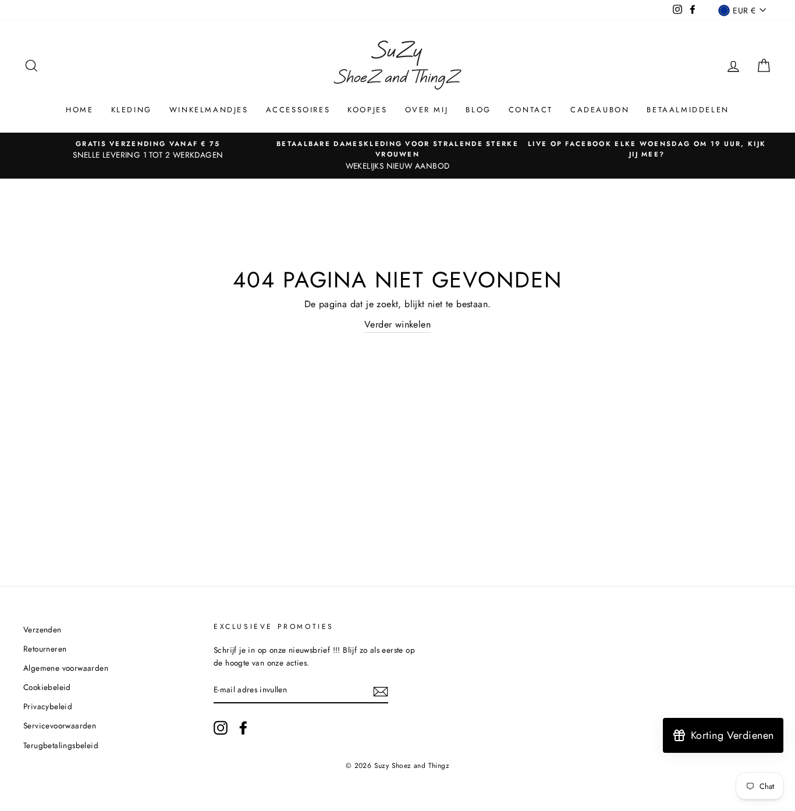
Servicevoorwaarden (59, 725)
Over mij (427, 109)
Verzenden (42, 629)
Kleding (131, 109)
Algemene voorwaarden (65, 668)
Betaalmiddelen (688, 109)
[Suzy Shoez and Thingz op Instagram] (221, 728)
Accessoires (298, 109)
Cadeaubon (599, 109)
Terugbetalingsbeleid (60, 745)
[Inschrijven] (380, 690)
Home (79, 109)
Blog (478, 109)
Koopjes (367, 109)
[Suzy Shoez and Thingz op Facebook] (243, 728)
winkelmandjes (209, 109)
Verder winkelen (397, 324)
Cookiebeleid (47, 687)
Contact (531, 109)
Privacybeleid (47, 706)
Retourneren (44, 649)
